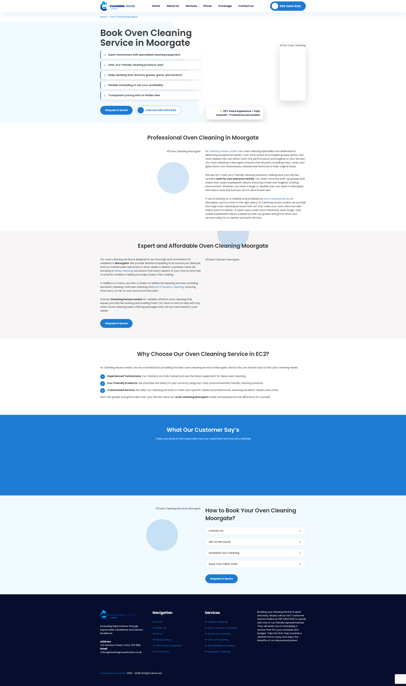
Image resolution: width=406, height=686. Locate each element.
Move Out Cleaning (219, 633)
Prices (207, 6)
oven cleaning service (277, 199)
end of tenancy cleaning (169, 287)
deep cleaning (124, 271)
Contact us (246, 6)
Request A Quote (116, 110)
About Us (173, 6)
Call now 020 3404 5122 (160, 110)
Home (156, 6)
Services (191, 6)
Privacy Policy (163, 639)
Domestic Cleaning (219, 651)
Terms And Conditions (169, 645)
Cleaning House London (223, 151)
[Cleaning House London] (118, 6)
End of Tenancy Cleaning (222, 627)
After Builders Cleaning (221, 645)
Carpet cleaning (217, 621)
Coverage (225, 6)
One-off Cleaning (218, 639)
